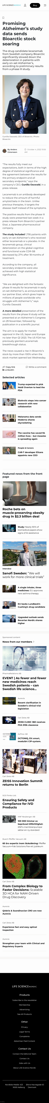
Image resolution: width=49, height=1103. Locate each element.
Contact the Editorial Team (24, 1054)
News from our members (17, 641)
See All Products (24, 1014)
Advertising (24, 1009)
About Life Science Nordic (24, 1068)
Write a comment (37, 367)
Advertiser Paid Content (24, 1041)
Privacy (24, 1027)
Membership (24, 1005)
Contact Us (24, 1058)
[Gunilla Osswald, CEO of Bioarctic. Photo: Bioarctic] (24, 104)
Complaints (24, 1036)
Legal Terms (24, 1032)
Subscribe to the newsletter (24, 1000)
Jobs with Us (24, 1063)
